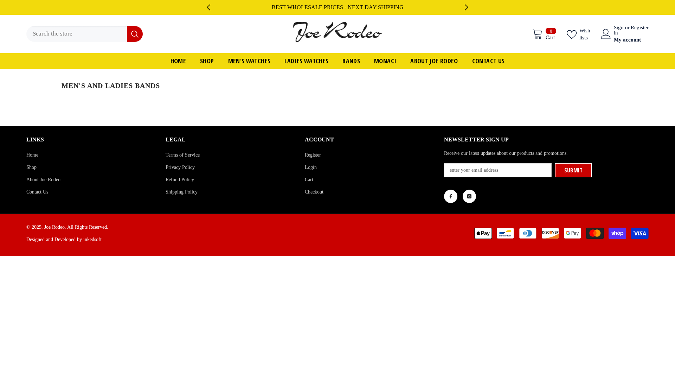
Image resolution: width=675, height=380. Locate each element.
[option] (337, 7)
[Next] (466, 7)
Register (640, 27)
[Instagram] (469, 196)
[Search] (84, 34)
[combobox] (76, 34)
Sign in (619, 30)
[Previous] (208, 7)
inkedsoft (92, 239)
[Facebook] (450, 196)
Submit (573, 170)
